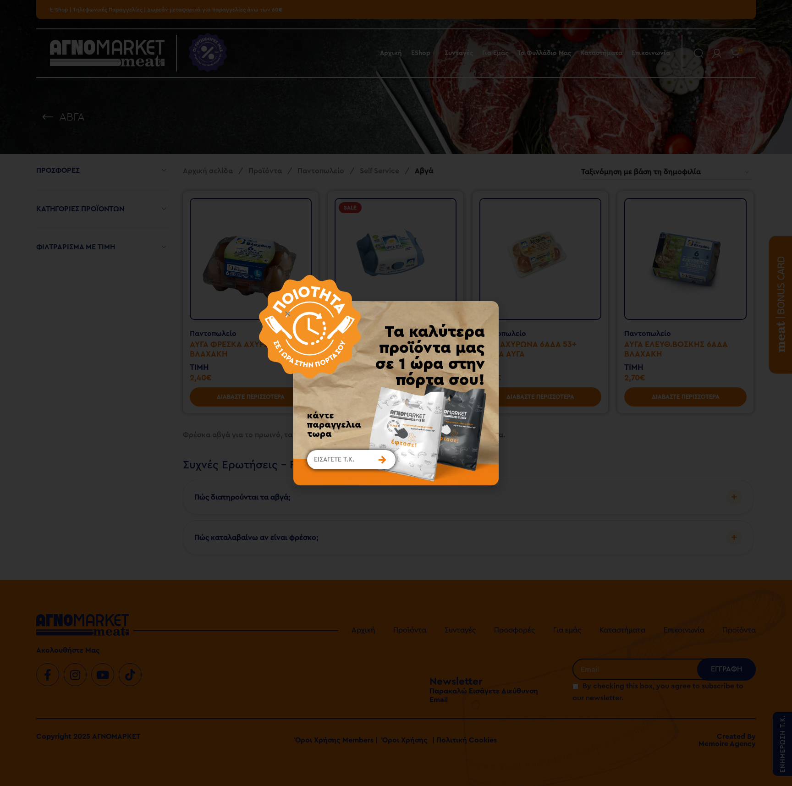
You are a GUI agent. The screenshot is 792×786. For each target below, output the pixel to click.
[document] (396, 393)
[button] (387, 313)
